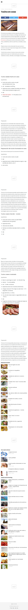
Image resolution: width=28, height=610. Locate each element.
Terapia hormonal (12, 452)
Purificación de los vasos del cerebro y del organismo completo (17, 531)
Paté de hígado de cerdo (14, 364)
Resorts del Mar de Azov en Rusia (15, 496)
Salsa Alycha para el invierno (14, 404)
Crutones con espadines (14, 370)
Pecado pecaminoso (13, 565)
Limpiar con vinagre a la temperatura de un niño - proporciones (17, 486)
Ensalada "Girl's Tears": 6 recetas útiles (17, 381)
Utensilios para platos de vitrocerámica (17, 502)
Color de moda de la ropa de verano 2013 (16, 491)
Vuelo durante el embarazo (14, 524)
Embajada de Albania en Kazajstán (16, 469)
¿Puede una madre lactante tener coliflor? (16, 536)
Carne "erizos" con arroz (13, 415)
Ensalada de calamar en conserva (16, 376)
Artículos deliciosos (8, 9)
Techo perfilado (12, 457)
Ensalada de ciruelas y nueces (15, 398)
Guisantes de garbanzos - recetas (16, 410)
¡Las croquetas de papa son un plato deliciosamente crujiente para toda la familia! (17, 554)
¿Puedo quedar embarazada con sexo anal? (17, 464)
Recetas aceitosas (12, 387)
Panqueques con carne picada (15, 427)
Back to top (14, 604)
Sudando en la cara (12, 471)
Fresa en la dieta (12, 541)
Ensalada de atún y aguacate (15, 421)
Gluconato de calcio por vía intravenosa (17, 547)
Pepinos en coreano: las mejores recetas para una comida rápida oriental (17, 508)
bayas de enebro (7, 94)
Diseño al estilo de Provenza (14, 513)
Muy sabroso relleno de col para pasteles (17, 393)
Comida (2, 9)
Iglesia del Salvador (12, 519)
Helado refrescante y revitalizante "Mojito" (16, 480)
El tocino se (3, 40)
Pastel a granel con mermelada (15, 559)
